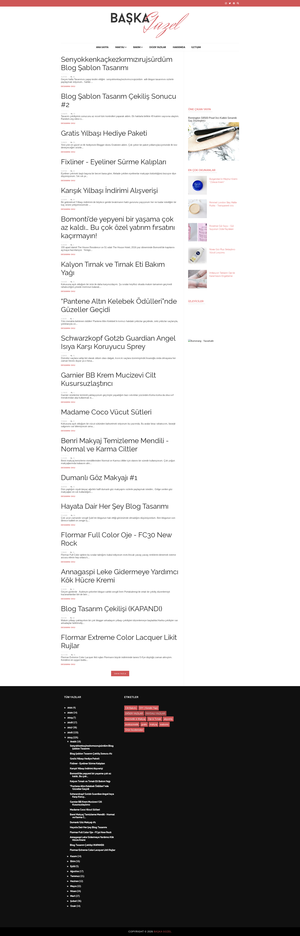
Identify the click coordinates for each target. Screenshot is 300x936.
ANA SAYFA (102, 47)
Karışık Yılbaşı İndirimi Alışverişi (109, 190)
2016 (70, 732)
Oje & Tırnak (154, 719)
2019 (70, 717)
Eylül (73, 866)
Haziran (74, 881)
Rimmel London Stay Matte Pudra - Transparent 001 (223, 204)
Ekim (73, 861)
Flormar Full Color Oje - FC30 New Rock (91, 832)
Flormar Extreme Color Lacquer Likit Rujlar (92, 850)
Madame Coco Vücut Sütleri (106, 412)
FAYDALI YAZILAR (155, 713)
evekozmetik (131, 724)
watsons (164, 724)
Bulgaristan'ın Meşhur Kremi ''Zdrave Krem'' (223, 180)
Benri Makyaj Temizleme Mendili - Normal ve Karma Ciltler (115, 445)
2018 (70, 722)
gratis (144, 724)
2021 (70, 707)
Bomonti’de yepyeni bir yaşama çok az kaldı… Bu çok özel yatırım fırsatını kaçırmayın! (118, 227)
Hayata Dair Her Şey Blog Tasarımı (114, 506)
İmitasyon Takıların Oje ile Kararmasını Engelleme (222, 274)
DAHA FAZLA (120, 673)
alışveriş (168, 719)
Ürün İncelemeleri (134, 730)
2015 (70, 737)
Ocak (73, 906)
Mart (73, 896)
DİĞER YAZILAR (157, 47)
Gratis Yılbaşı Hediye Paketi (104, 133)
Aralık (73, 741)
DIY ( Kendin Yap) (148, 708)
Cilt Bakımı (131, 708)
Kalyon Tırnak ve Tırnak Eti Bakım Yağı (90, 781)
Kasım (73, 856)
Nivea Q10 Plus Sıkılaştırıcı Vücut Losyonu (222, 251)
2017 (70, 727)
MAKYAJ (119, 47)
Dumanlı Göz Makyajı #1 (99, 477)
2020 (70, 712)
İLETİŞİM (196, 47)
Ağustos (75, 871)
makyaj (153, 724)
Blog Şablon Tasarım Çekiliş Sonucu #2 (91, 753)
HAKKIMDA (179, 47)
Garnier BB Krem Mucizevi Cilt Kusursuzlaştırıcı (108, 379)
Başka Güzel (163, 931)
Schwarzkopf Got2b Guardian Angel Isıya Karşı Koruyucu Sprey (118, 342)
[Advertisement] (215, 78)
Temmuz (75, 876)
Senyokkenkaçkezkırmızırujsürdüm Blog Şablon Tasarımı (116, 63)
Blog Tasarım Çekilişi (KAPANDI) (111, 609)
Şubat (73, 901)
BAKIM (136, 47)
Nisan (73, 891)
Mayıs (73, 886)
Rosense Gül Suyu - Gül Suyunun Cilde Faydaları (221, 227)
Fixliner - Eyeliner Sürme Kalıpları (113, 162)
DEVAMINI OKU (68, 86)
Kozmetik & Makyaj (135, 719)
